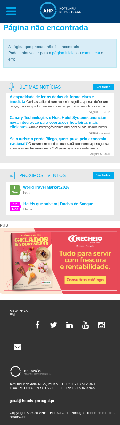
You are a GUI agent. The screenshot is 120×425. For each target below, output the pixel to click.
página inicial (64, 53)
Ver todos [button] (103, 175)
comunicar (91, 53)
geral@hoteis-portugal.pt (32, 401)
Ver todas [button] (103, 87)
